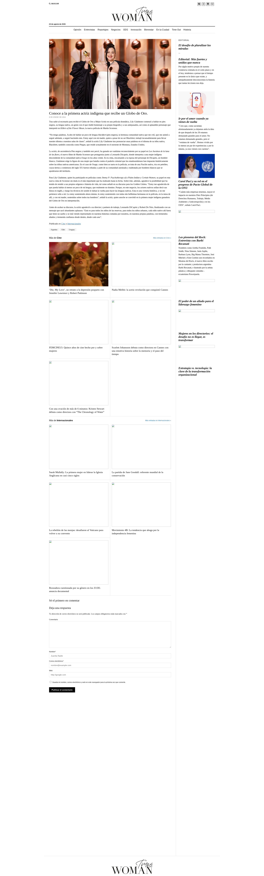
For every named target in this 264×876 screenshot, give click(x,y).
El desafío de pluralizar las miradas (194, 47)
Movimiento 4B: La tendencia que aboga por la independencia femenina (135, 532)
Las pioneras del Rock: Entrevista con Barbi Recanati (192, 240)
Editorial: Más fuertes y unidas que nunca (192, 61)
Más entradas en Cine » (162, 238)
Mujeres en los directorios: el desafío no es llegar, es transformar (195, 337)
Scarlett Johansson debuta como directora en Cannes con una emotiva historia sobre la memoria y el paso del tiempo (140, 350)
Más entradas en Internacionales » (158, 420)
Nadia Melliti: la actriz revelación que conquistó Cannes (140, 289)
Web (51, 671)
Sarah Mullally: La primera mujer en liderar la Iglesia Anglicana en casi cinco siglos (76, 474)
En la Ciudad (162, 30)
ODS (125, 30)
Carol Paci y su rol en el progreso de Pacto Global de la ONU (195, 184)
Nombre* (52, 652)
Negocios (115, 30)
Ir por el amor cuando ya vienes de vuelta (193, 120)
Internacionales (74, 224)
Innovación (136, 30)
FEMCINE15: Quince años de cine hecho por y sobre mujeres (76, 349)
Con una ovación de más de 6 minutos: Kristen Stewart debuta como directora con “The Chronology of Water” (76, 410)
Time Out (176, 30)
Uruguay (72, 230)
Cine (63, 224)
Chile (63, 230)
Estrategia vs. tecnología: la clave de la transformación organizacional (195, 371)
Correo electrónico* (56, 661)
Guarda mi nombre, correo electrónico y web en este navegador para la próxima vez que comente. (89, 682)
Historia (187, 30)
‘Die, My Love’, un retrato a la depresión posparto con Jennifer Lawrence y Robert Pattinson (76, 291)
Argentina (54, 230)
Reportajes (103, 30)
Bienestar (149, 30)
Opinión (77, 30)
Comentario (53, 620)
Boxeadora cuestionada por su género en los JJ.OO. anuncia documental (75, 590)
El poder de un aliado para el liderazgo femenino (196, 303)
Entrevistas (89, 30)
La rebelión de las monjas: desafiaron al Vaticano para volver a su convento (76, 532)
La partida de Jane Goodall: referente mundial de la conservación (137, 474)
